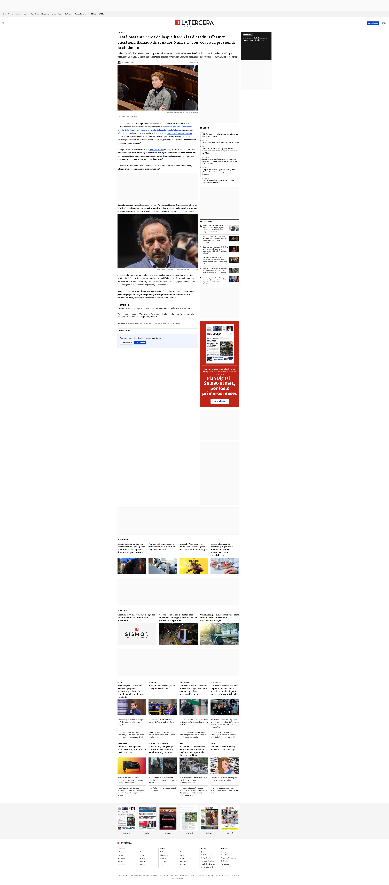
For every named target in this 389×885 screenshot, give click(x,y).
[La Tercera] (127, 830)
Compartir (122, 116)
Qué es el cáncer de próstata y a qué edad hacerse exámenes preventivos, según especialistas (222, 550)
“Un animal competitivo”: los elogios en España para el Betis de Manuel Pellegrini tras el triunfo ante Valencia (224, 690)
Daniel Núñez (130, 323)
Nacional (18, 14)
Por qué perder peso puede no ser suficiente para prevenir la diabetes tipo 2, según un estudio (193, 734)
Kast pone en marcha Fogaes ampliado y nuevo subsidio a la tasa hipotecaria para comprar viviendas (218, 172)
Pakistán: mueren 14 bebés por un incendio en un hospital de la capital (219, 135)
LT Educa (102, 14)
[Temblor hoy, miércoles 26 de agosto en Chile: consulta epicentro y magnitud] (137, 634)
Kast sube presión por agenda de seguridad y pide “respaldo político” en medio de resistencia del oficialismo (215, 280)
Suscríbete (140, 342)
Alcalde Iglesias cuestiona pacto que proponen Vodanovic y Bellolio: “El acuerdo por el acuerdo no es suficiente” (219, 161)
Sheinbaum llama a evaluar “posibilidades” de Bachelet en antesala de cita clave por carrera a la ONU (215, 261)
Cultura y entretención (158, 743)
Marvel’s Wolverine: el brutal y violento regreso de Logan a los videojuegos (193, 547)
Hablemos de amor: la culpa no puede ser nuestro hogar (224, 748)
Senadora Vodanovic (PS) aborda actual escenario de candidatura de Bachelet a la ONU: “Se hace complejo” (215, 239)
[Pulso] (147, 830)
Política (10, 14)
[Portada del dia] (220, 362)
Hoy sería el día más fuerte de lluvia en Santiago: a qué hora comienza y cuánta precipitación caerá (193, 690)
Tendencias (184, 682)
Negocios (26, 14)
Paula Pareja (129, 62)
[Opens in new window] (168, 830)
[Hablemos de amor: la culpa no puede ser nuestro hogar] (225, 765)
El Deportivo (45, 14)
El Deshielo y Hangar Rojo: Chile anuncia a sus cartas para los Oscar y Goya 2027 (161, 749)
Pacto (151, 323)
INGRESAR (384, 23)
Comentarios (133, 116)
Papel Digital (92, 14)
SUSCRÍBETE (219, 401)
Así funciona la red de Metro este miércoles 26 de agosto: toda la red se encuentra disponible (178, 618)
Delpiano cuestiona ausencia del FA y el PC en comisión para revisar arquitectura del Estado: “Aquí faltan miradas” (215, 250)
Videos (60, 14)
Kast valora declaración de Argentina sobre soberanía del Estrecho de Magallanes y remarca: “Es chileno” (215, 270)
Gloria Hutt (139, 323)
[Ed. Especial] (189, 830)
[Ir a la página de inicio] (194, 23)
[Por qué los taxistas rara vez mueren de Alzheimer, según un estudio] (163, 566)
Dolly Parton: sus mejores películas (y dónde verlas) (163, 789)
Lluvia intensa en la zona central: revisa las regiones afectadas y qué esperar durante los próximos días (131, 548)
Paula (213, 743)
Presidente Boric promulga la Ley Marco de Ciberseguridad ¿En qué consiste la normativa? (155, 308)
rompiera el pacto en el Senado (179, 133)
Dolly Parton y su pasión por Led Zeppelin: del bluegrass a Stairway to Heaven (163, 780)
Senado (146, 323)
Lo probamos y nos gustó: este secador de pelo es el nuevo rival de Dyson (224, 790)
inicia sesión (126, 343)
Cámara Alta (158, 323)
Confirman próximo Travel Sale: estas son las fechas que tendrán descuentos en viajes (219, 618)
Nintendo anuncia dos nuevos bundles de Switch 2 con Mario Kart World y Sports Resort (131, 780)
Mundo (53, 14)
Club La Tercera (80, 14)
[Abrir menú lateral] (3, 23)
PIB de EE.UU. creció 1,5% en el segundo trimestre (220, 142)
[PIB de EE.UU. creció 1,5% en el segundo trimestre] (163, 707)
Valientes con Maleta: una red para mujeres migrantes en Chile (224, 779)
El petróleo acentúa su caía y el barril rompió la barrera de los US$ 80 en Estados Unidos (163, 734)
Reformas (165, 323)
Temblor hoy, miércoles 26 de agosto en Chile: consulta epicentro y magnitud (136, 618)
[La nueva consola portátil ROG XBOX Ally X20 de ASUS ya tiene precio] (132, 765)
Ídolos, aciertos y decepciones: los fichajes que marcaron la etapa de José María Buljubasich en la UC (223, 734)
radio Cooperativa (156, 149)
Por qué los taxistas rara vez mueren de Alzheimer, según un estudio (162, 547)
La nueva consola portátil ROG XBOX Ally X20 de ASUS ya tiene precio (132, 749)
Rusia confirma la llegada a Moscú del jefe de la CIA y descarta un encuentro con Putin (194, 780)
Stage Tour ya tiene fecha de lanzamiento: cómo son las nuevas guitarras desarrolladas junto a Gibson (131, 791)
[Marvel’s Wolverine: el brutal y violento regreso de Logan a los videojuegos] (194, 566)
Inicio (4, 14)
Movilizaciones (175, 323)
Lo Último (68, 14)
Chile (120, 682)
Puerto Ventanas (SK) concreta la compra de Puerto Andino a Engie (217, 181)
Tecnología (35, 14)
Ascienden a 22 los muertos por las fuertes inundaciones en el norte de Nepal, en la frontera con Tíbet (219, 151)
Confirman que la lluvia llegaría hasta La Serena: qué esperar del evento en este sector (194, 722)
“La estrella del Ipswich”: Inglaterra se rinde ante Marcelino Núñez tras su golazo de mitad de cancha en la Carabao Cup (225, 723)
